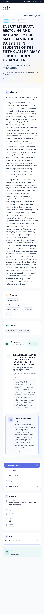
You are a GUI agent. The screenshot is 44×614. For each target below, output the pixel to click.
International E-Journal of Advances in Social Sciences (19, 16)
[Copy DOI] (37, 540)
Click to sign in (21, 451)
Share (11, 481)
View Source (13, 476)
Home (7, 16)
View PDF (12, 470)
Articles (12, 16)
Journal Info (13, 486)
